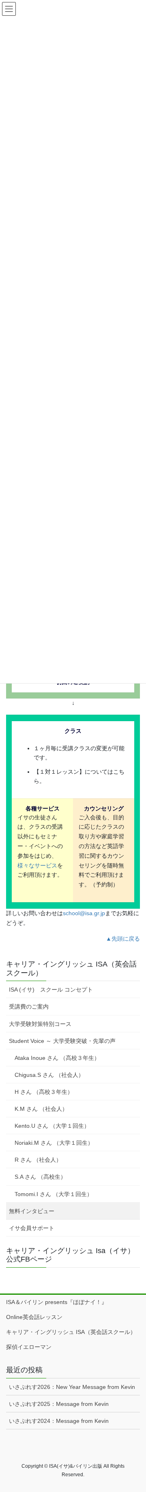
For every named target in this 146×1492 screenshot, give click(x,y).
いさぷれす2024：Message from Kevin (59, 1421)
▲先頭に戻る (123, 938)
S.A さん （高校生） (40, 1176)
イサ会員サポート (31, 1228)
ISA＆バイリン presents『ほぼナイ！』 (56, 1302)
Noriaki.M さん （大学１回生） (54, 1143)
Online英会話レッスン (34, 1317)
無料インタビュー (31, 1211)
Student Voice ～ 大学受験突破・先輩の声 (62, 1041)
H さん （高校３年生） (44, 1092)
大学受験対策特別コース (40, 1024)
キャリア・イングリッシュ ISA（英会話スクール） (71, 1332)
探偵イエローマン (29, 1347)
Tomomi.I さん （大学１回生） (53, 1194)
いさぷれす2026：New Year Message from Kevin (72, 1387)
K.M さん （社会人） (41, 1109)
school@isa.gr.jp (84, 913)
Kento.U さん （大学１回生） (52, 1126)
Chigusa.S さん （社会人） (49, 1075)
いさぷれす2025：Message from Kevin (59, 1404)
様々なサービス (37, 865)
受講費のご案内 (29, 1006)
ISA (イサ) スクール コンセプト (51, 989)
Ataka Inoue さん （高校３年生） (57, 1058)
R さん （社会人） (38, 1159)
